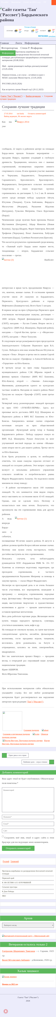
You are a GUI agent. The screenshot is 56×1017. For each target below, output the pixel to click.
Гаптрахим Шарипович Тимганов (18, 951)
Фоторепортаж (9, 47)
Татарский (15, 861)
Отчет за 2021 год (32, 2)
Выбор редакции (33, 96)
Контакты (15, 2)
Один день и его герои (17, 755)
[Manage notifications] (6, 1011)
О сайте (4, 2)
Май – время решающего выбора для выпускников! (25, 66)
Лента (18, 43)
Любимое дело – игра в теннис (35, 762)
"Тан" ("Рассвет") (35, 701)
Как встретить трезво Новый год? (17, 89)
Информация (32, 43)
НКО (4, 896)
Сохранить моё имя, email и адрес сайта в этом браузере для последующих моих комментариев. (28, 839)
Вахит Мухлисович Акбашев (16, 960)
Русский (6, 861)
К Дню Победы (8, 891)
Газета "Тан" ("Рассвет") (11, 96)
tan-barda (20, 114)
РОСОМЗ (6, 83)
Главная (4, 43)
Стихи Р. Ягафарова (31, 47)
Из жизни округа (25, 116)
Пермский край (8, 878)
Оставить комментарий (37, 114)
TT (44, 2)
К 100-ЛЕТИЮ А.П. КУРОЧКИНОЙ (16, 883)
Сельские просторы (9, 887)
